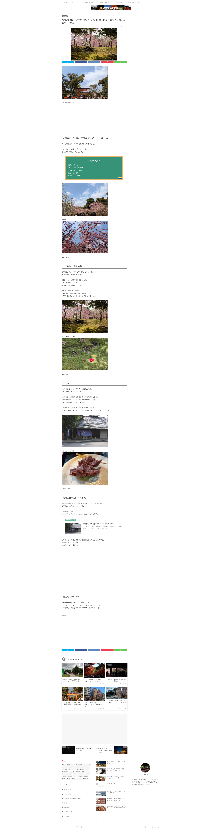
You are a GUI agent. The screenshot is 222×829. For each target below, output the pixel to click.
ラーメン (65, 769)
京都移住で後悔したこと (105, 2)
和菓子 (70, 773)
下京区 (77, 769)
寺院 (75, 773)
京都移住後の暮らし (88, 2)
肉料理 (74, 778)
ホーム (65, 2)
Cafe (64, 764)
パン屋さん (87, 767)
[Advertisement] (94, 120)
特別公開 (80, 776)
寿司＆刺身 (81, 773)
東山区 (70, 776)
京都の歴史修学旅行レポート (73, 798)
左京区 (64, 776)
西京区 (80, 778)
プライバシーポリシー (134, 2)
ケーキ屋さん (79, 767)
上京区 (71, 769)
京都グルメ (67, 803)
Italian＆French (71, 764)
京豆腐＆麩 (65, 771)
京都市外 (72, 771)
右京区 (64, 773)
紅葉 (69, 778)
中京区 (82, 769)
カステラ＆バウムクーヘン (68, 767)
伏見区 (65, 615)
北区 (84, 771)
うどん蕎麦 (79, 764)
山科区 (88, 773)
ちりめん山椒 (87, 764)
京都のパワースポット (71, 794)
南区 (88, 771)
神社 (64, 778)
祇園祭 (86, 776)
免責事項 (78, 826)
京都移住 (67, 816)
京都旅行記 (64, 16)
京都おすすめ (68, 790)
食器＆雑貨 (86, 778)
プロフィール (75, 2)
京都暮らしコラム (69, 812)
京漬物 (88, 769)
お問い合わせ (120, 2)
